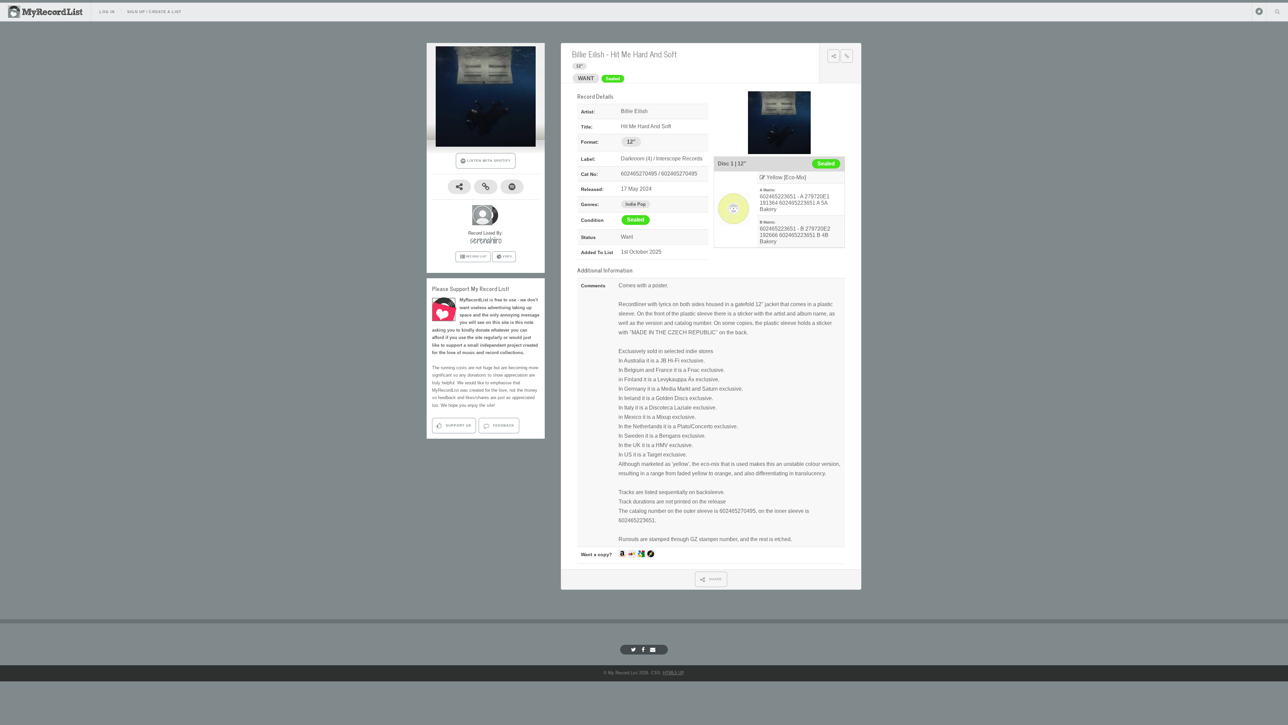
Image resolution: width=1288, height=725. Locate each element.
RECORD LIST (476, 256)
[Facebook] (644, 649)
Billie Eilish (588, 53)
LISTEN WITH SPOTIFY (488, 160)
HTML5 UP (673, 672)
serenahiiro (485, 240)
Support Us (457, 425)
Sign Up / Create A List (154, 12)
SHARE (715, 579)
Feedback (503, 425)
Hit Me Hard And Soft (643, 53)
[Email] (653, 649)
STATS (507, 256)
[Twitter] (634, 649)
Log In (107, 12)
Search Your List (1277, 11)
